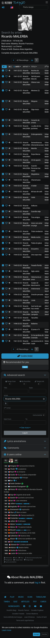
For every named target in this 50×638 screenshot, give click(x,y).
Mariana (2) (35, 90)
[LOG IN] (3, 7)
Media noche (35, 237)
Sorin (13, 550)
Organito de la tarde (23, 495)
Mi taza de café (36, 191)
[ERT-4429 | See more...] (3, 101)
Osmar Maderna (32, 614)
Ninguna (34, 101)
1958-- (17, 324)
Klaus (12, 539)
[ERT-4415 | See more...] (3, 231)
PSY (35, 602)
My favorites (25, 381)
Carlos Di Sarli (42, 617)
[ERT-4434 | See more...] (3, 249)
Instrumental (37, 415)
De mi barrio (20, 472)
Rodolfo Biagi (11, 610)
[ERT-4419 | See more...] (3, 90)
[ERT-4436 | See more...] (3, 243)
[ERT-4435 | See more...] (3, 120)
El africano (22, 521)
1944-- (17, 197)
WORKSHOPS (14, 606)
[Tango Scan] (17, 469)
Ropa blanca (35, 154)
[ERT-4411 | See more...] (3, 109)
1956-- (17, 277)
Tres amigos (35, 217)
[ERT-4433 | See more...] (3, 142)
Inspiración (25, 509)
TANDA (7, 602)
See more (25, 428)
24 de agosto (36, 160)
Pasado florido (36, 265)
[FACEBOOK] (24, 606)
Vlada (12, 469)
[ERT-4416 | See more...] (3, 174)
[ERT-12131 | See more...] (3, 318)
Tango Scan (11, 381)
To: (26, 419)
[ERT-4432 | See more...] (3, 180)
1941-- (17, 70)
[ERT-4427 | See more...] (3, 237)
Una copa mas (36, 255)
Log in (25, 433)
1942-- (17, 82)
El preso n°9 (35, 329)
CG (11, 542)
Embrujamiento (36, 134)
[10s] (9, 70)
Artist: (6, 395)
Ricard (12, 530)
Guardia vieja (36, 211)
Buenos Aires (25, 536)
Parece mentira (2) (27, 515)
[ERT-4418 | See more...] (3, 166)
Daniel (12, 498)
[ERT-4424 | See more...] (3, 197)
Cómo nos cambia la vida (27, 539)
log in (37, 582)
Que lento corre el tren (26, 498)
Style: (31, 388)
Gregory (13, 466)
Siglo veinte (35, 271)
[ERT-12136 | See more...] (3, 335)
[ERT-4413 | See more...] (3, 255)
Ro (11, 480)
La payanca (22, 469)
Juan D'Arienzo (29, 617)
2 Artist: (7, 408)
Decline (44, 634)
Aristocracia (35, 289)
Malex (12, 524)
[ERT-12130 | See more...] (3, 294)
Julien (12, 503)
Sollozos (34, 206)
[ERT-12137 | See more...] (3, 329)
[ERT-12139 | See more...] (3, 324)
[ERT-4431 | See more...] (3, 223)
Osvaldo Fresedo (18, 614)
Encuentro (35, 249)
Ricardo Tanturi (23, 610)
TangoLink (40, 381)
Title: (5, 388)
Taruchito (34, 318)
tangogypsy (14, 478)
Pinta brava (22, 550)
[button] (11, 7)
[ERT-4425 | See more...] (3, 154)
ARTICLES (25, 602)
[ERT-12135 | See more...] (3, 283)
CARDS (43, 602)
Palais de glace (36, 243)
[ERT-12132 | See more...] (3, 306)
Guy (11, 495)
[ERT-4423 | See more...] (3, 217)
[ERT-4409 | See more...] (3, 271)
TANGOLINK (41, 597)
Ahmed (13, 545)
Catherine (14, 536)
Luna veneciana (21, 501)
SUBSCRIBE (26, 356)
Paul (12, 472)
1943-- (17, 120)
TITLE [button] (33, 67)
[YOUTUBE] (35, 606)
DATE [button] (17, 67)
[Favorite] (6, 70)
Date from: (7, 419)
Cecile (12, 475)
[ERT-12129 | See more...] (3, 300)
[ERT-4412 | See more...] (3, 211)
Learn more (6, 630)
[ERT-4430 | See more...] (3, 265)
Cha (11, 512)
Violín (33, 197)
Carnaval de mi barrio (27, 466)
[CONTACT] (41, 606)
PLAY (12, 597)
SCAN (29, 597)
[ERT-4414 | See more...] (3, 191)
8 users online (14, 454)
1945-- (17, 265)
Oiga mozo (35, 109)
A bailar (34, 186)
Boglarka (13, 506)
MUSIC (21, 597)
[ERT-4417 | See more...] (3, 82)
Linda (33, 300)
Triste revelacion (37, 231)
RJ (6, 460)
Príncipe (25, 478)
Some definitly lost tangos (13, 617)
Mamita (34, 148)
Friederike (14, 515)
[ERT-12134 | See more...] (3, 277)
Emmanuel (14, 509)
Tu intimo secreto (25, 545)
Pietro (12, 489)
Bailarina (34, 324)
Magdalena (35, 174)
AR (16, 460)
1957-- (17, 312)
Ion (11, 501)
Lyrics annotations (16, 441)
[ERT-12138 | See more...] (3, 341)
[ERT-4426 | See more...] (3, 126)
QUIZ (15, 602)
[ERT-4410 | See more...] (3, 76)
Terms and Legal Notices (25, 620)
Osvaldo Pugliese (37, 610)
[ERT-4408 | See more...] (3, 160)
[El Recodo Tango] (5, 597)
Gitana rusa (35, 82)
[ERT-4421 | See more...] (3, 186)
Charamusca (35, 180)
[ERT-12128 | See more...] (3, 289)
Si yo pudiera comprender (27, 475)
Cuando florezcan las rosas (35, 168)
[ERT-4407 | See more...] (3, 148)
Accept (36, 634)
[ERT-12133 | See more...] (3, 312)
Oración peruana (37, 294)
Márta (13, 547)
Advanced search (16, 375)
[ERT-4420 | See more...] (3, 206)
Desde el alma (23, 547)
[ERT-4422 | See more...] (3, 134)
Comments (13, 447)
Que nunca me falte (25, 553)
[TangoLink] (15, 512)
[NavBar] (46, 2)
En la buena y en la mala (26, 533)
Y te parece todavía (24, 527)
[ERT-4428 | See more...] (3, 70)
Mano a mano (21, 512)
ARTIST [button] (26, 67)
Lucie (13, 553)
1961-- (17, 335)
